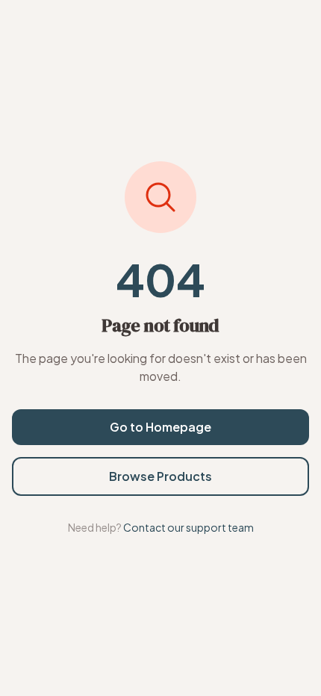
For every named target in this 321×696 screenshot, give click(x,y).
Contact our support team (188, 527)
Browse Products (160, 476)
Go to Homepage (160, 427)
